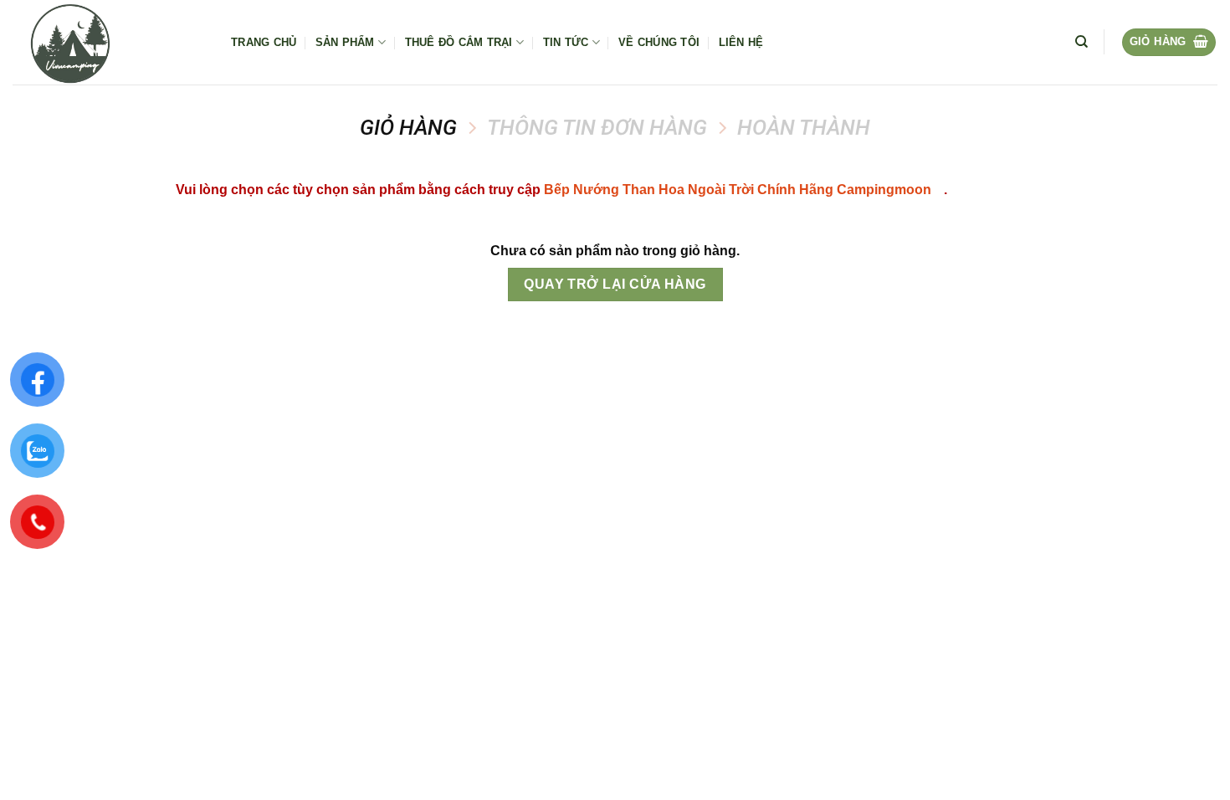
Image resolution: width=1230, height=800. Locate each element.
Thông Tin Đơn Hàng (597, 127)
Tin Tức (566, 42)
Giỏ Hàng (408, 127)
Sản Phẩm (345, 42)
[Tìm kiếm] (1081, 42)
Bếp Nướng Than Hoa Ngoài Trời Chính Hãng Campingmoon (737, 189)
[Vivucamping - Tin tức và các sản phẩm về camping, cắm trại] (109, 42)
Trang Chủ (263, 42)
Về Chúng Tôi (659, 42)
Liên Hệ (741, 42)
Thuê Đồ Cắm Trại (459, 42)
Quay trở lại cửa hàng (615, 284)
